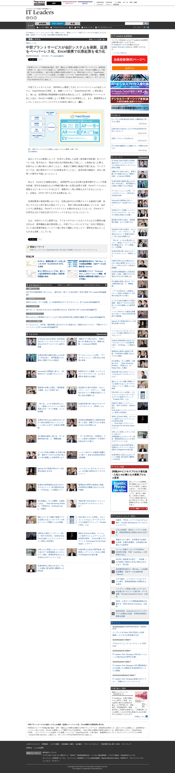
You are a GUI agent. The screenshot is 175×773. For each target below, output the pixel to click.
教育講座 (116, 4)
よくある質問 (38, 748)
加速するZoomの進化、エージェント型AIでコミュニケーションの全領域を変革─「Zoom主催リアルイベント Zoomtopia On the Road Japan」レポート (92, 538)
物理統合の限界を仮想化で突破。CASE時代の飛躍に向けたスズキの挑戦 (91, 487)
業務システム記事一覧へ (97, 39)
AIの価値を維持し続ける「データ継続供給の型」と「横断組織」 (123, 283)
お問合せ (29, 748)
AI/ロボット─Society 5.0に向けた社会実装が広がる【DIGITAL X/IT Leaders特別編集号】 (61, 310)
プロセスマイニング (60, 27)
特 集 (73, 23)
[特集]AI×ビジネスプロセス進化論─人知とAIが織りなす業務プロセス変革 (129, 474)
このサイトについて (33, 744)
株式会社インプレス (49, 752)
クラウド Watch (113, 755)
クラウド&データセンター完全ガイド (55, 755)
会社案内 (79, 744)
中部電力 (70, 250)
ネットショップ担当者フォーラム (54, 758)
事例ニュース (71, 33)
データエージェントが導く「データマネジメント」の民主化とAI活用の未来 (91, 357)
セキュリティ (89, 27)
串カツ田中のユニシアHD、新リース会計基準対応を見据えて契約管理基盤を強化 (51, 273)
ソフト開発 (117, 2)
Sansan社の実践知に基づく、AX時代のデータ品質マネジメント (124, 203)
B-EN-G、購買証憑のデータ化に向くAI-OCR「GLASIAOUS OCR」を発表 (52, 263)
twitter (27, 18)
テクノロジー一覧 (47, 33)
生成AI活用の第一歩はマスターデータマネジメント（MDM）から (124, 253)
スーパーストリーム (90, 250)
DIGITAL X (124, 758)
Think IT (72, 755)
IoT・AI (125, 2)
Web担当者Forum (83, 755)
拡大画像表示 (32, 151)
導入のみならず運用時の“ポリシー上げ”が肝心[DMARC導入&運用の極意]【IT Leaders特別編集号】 (66, 317)
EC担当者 (109, 2)
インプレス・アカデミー (51, 761)
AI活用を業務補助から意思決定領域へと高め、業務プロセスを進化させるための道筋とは (91, 422)
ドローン (108, 4)
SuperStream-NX (52, 250)
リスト (40, 59)
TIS (61, 250)
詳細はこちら (140, 716)
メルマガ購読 (54, 744)
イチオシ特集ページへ (137, 508)
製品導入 (85, 3)
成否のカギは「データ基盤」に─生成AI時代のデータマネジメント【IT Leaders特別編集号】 (63, 302)
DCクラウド (69, 3)
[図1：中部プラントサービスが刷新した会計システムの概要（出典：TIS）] (66, 147)
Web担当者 (100, 2)
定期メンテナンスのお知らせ (122, 138)
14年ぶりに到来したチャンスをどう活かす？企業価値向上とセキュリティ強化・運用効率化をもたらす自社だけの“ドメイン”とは (123, 436)
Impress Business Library (121, 47)
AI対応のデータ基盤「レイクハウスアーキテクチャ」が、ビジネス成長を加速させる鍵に (91, 373)
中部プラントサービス (37, 250)
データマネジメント (104, 27)
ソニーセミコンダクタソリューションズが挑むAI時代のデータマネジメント (91, 471)
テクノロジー (57, 23)
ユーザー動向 (44, 27)
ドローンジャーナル (136, 758)
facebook (31, 18)
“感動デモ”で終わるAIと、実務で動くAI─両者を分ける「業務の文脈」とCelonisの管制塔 (91, 341)
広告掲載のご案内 (67, 744)
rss (35, 18)
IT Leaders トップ (32, 33)
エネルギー (100, 4)
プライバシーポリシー (91, 744)
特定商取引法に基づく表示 (110, 744)
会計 (64, 250)
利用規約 (45, 744)
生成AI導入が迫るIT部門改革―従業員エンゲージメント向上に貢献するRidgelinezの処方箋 (91, 552)
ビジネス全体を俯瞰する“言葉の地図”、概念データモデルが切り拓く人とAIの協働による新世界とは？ (51, 454)
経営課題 (42, 23)
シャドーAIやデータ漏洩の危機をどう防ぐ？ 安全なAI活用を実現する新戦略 (92, 454)
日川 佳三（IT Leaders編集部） (53, 56)
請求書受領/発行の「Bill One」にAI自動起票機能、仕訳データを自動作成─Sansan (92, 263)
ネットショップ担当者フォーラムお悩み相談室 (83, 758)
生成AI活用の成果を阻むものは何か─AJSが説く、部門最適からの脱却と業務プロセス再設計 (51, 357)
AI (72, 27)
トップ (30, 25)
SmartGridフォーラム (128, 755)
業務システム (60, 33)
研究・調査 (133, 2)
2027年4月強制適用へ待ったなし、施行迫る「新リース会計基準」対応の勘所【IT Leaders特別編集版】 (66, 293)
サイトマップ (126, 744)
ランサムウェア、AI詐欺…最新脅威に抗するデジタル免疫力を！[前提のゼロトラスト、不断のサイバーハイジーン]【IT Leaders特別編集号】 (66, 326)
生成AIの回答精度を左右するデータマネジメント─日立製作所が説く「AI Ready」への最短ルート (51, 487)
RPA (78, 27)
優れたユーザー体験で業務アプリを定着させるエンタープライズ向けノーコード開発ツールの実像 (51, 519)
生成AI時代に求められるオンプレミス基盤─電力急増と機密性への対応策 (51, 568)
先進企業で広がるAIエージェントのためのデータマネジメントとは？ (91, 503)
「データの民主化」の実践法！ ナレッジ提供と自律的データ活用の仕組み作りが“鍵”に (92, 438)
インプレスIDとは (120, 53)
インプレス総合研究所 (98, 755)
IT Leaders (40, 12)
